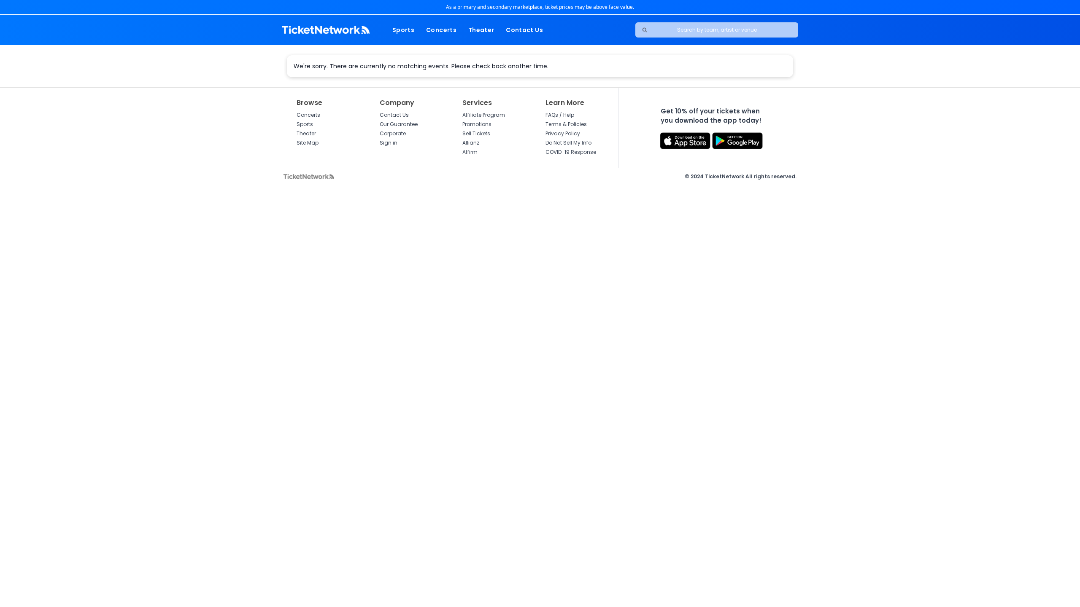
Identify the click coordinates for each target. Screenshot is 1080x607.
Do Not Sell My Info (568, 142)
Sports (403, 30)
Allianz (470, 142)
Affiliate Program (483, 114)
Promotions (476, 124)
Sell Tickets (476, 133)
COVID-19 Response (570, 152)
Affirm (470, 152)
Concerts (441, 30)
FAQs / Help (559, 114)
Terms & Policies (566, 124)
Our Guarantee (399, 124)
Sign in (388, 142)
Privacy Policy (562, 133)
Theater (481, 30)
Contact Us (524, 30)
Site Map (308, 142)
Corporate (393, 133)
